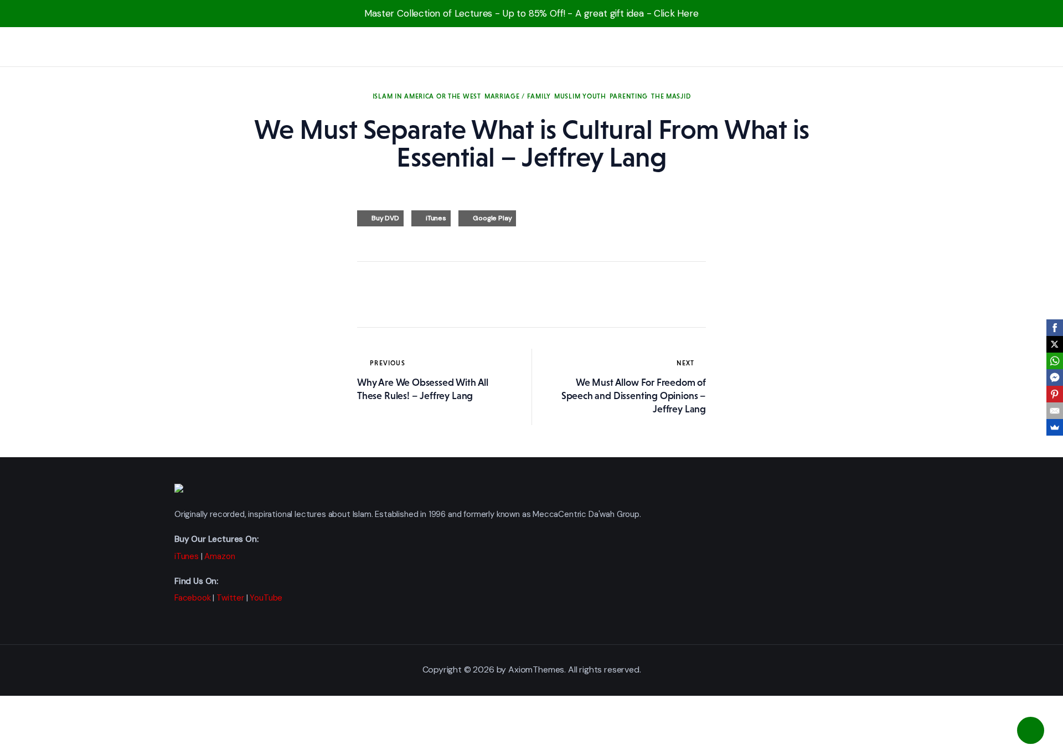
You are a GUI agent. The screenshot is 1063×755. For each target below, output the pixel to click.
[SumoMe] (1054, 427)
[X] (1054, 344)
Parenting (629, 96)
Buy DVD (385, 218)
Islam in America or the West (427, 96)
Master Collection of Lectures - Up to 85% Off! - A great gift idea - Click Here (531, 13)
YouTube (266, 597)
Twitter (230, 597)
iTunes (436, 218)
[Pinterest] (1054, 394)
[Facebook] (1054, 327)
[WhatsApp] (1054, 361)
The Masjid (670, 96)
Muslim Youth (580, 96)
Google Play (492, 218)
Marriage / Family (517, 96)
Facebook (192, 597)
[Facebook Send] (1054, 377)
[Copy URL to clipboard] (468, 294)
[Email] (1054, 410)
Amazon (219, 556)
